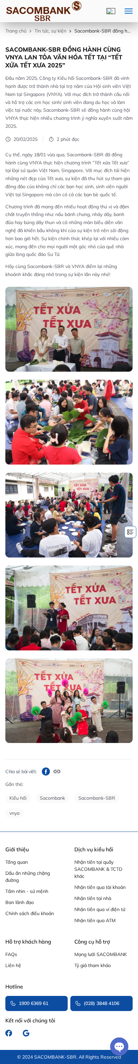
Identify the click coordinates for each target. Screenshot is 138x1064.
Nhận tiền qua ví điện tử (99, 909)
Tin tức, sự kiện (50, 31)
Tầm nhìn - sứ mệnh (26, 891)
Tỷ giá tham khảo (92, 965)
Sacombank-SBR (96, 798)
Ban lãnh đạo (19, 902)
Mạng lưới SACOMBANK (100, 954)
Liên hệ (13, 965)
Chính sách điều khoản (29, 913)
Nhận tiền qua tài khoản (100, 887)
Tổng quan (16, 862)
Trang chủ (15, 31)
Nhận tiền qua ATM (95, 920)
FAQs (11, 954)
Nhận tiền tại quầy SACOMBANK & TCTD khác (98, 869)
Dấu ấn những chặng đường (27, 876)
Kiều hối (17, 798)
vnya (14, 813)
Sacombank (52, 798)
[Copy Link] (57, 771)
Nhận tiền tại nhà (92, 898)
